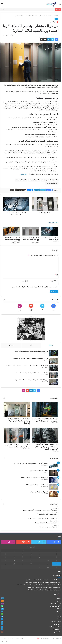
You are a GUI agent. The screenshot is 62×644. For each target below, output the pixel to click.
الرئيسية (55, 15)
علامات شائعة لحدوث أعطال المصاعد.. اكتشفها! (37, 484)
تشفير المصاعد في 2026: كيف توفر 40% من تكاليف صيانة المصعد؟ (32, 372)
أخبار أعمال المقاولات (55, 606)
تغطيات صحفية (56, 629)
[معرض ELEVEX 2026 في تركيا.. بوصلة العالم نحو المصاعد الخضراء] (53, 382)
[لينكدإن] (49, 39)
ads (31, 316)
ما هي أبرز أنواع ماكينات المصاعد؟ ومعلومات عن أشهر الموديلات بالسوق (31, 463)
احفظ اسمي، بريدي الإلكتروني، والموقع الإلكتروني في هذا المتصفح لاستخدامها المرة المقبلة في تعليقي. (34, 286)
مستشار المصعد (21, 180)
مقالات (50, 15)
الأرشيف (58, 611)
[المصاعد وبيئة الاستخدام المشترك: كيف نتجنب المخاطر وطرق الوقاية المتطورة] (30, 231)
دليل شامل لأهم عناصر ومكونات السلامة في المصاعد (50, 238)
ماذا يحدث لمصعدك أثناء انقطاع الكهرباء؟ (38, 470)
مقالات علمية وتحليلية (55, 626)
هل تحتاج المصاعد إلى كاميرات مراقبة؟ (39, 492)
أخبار (59, 601)
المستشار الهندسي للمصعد (49, 180)
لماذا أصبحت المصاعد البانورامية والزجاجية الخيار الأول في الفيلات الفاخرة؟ (30, 358)
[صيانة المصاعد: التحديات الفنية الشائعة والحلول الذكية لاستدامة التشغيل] (53, 353)
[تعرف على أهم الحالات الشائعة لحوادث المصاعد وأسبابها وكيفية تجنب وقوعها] (11, 231)
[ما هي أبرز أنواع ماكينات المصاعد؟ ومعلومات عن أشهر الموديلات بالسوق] (53, 465)
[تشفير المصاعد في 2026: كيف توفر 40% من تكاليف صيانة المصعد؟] (53, 375)
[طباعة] (41, 39)
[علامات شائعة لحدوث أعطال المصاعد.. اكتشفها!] (53, 487)
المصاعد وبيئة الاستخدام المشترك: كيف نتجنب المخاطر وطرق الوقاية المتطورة (31, 239)
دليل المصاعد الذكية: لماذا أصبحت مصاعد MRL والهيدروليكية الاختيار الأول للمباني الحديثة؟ (34, 9)
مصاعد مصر (4, 638)
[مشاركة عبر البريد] (45, 39)
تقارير (58, 616)
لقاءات (58, 619)
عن (22, 638)
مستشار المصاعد (33, 180)
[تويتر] (52, 39)
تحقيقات (58, 608)
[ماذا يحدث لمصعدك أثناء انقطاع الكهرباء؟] (53, 473)
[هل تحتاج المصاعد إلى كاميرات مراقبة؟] (53, 494)
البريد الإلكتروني (54, 280)
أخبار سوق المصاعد (55, 603)
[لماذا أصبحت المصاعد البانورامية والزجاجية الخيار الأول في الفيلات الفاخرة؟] (53, 361)
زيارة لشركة (57, 624)
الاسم (56, 274)
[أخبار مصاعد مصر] (52, 4)
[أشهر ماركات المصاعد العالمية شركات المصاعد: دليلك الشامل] (53, 480)
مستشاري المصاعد (51, 183)
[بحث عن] (60, 4)
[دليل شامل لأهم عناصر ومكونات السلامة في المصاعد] (49, 231)
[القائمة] (2, 4)
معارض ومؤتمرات (55, 621)
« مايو (59, 571)
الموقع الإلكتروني (25, 280)
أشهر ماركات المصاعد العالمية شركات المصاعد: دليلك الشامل (33, 477)
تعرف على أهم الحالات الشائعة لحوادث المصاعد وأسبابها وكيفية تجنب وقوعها (12, 239)
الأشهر (31, 345)
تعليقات (11, 345)
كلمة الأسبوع (57, 632)
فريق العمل (17, 638)
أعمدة (58, 614)
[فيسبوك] (56, 39)
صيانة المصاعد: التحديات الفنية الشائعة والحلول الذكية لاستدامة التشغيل (31, 351)
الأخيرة (51, 345)
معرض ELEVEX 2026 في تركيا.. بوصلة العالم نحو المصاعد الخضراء (32, 380)
